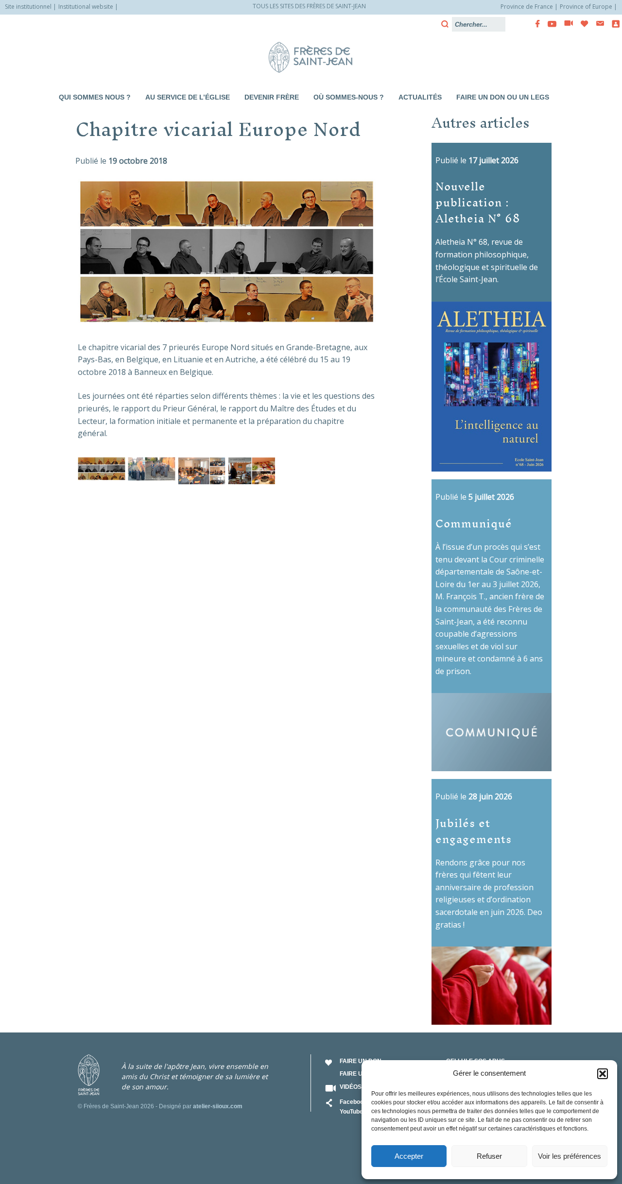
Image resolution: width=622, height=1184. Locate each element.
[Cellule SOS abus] (613, 24)
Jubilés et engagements (473, 830)
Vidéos (351, 1086)
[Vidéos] (565, 24)
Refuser (489, 1156)
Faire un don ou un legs (502, 97)
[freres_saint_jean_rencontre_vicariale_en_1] (101, 468)
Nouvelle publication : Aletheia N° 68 (477, 202)
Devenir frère (271, 97)
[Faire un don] (581, 23)
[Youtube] (549, 23)
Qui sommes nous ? (95, 97)
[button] (602, 1074)
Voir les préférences (569, 1156)
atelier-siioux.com (217, 1106)
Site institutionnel (28, 6)
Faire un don (360, 1061)
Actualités (420, 97)
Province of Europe (586, 6)
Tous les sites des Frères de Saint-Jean (309, 6)
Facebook (353, 1102)
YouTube (351, 1111)
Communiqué (473, 523)
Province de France (527, 6)
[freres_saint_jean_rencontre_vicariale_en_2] (151, 469)
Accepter (409, 1156)
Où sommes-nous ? (348, 97)
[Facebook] (535, 24)
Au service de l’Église (187, 97)
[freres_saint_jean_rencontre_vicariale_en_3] (201, 471)
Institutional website (85, 6)
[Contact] (597, 23)
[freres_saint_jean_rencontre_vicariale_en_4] (252, 471)
